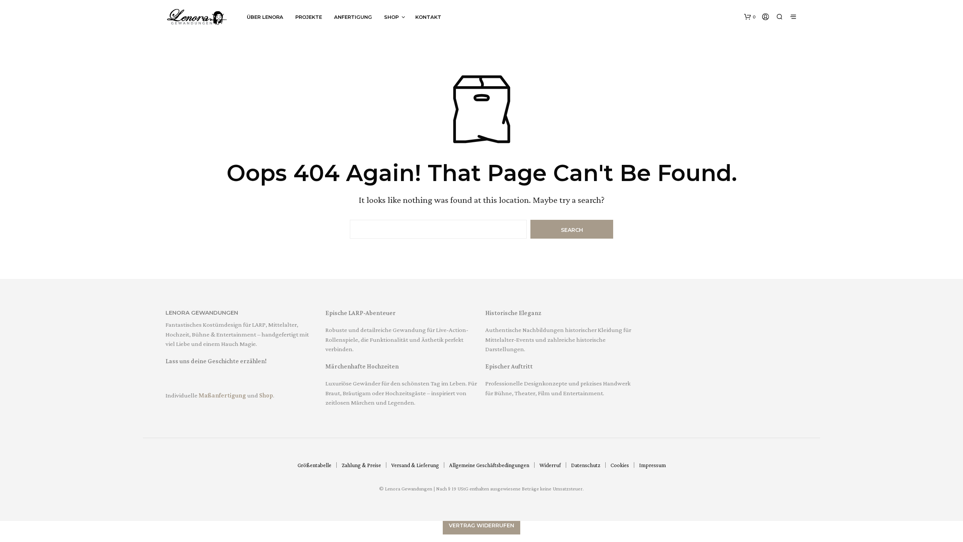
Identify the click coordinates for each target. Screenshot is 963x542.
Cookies (620, 465)
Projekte (308, 17)
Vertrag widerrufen (481, 525)
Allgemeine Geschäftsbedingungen (489, 465)
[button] (750, 17)
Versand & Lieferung (415, 465)
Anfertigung (353, 17)
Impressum (652, 465)
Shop (391, 17)
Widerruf (550, 465)
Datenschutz (585, 465)
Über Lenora (265, 17)
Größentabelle (314, 465)
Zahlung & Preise (361, 465)
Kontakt (428, 17)
